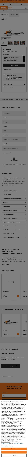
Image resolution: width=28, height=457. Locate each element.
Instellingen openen (14, 455)
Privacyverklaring (5, 443)
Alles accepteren (14, 449)
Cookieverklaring (18, 443)
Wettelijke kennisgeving (7, 446)
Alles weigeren (14, 452)
